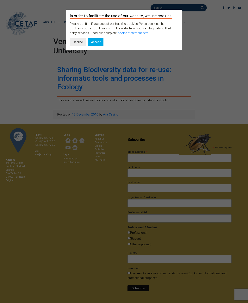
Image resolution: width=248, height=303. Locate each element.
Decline (78, 42)
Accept (96, 42)
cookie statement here (133, 33)
